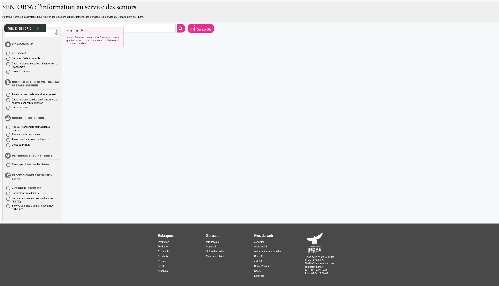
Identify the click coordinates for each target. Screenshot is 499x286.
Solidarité (163, 256)
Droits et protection (28, 118)
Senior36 (74, 31)
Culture (162, 261)
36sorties (259, 241)
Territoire (163, 246)
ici (19, 53)
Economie (163, 251)
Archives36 (260, 246)
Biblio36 (258, 256)
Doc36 (257, 270)
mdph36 (258, 261)
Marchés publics (215, 256)
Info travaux (212, 241)
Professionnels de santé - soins (32, 177)
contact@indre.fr (314, 266)
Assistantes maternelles (267, 251)
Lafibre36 (259, 275)
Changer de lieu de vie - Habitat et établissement (35, 84)
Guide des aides (215, 251)
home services (201, 28)
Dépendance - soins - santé (32, 156)
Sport (161, 266)
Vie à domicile (22, 44)
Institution (163, 241)
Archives (163, 270)
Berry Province (262, 266)
